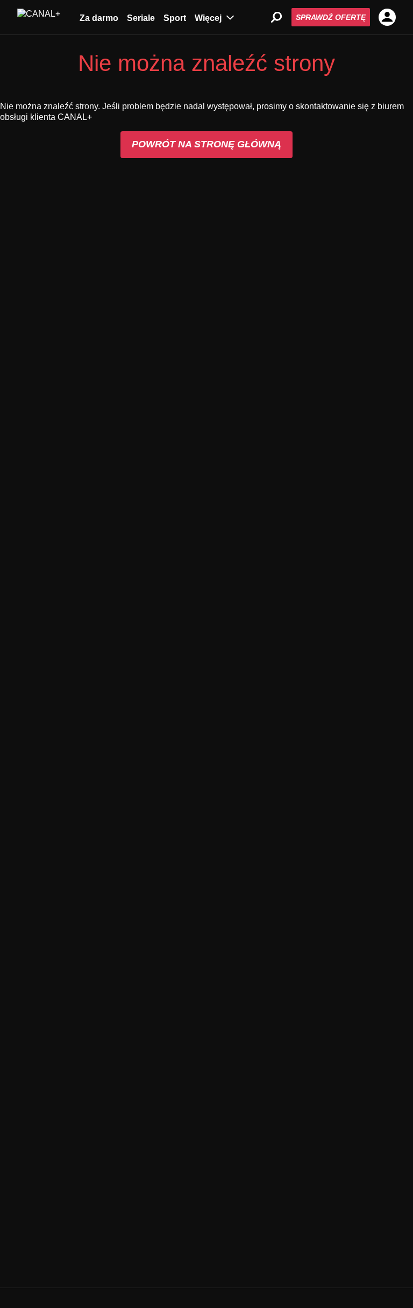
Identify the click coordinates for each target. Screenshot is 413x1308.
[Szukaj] (276, 17)
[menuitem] (99, 17)
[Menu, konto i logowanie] (387, 17)
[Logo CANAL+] (38, 17)
